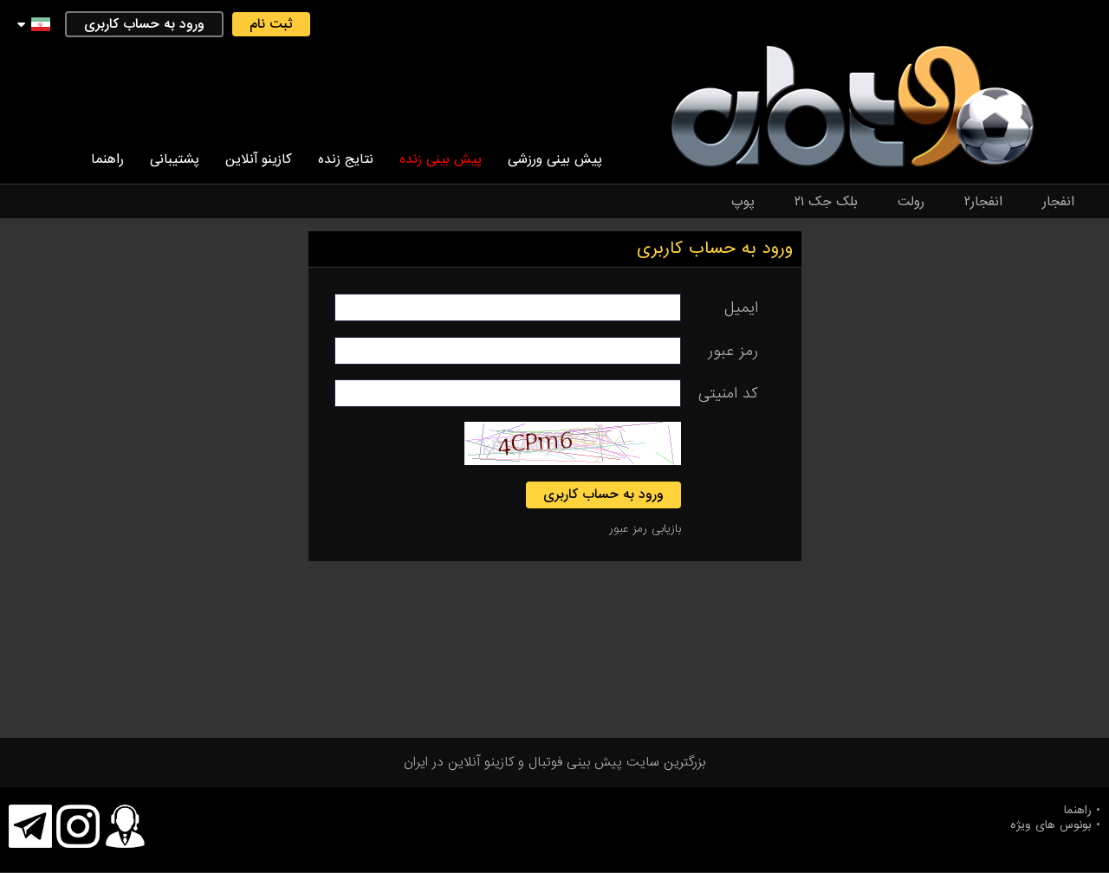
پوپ (743, 201)
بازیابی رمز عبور (645, 529)
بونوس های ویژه (1051, 825)
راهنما (107, 159)
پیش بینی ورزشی (555, 159)
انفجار (1058, 201)
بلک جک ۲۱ (826, 201)
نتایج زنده (345, 159)
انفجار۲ (983, 201)
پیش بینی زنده (440, 159)
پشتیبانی (174, 159)
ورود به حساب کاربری (144, 24)
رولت (911, 201)
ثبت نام (271, 24)
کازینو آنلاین (258, 159)
